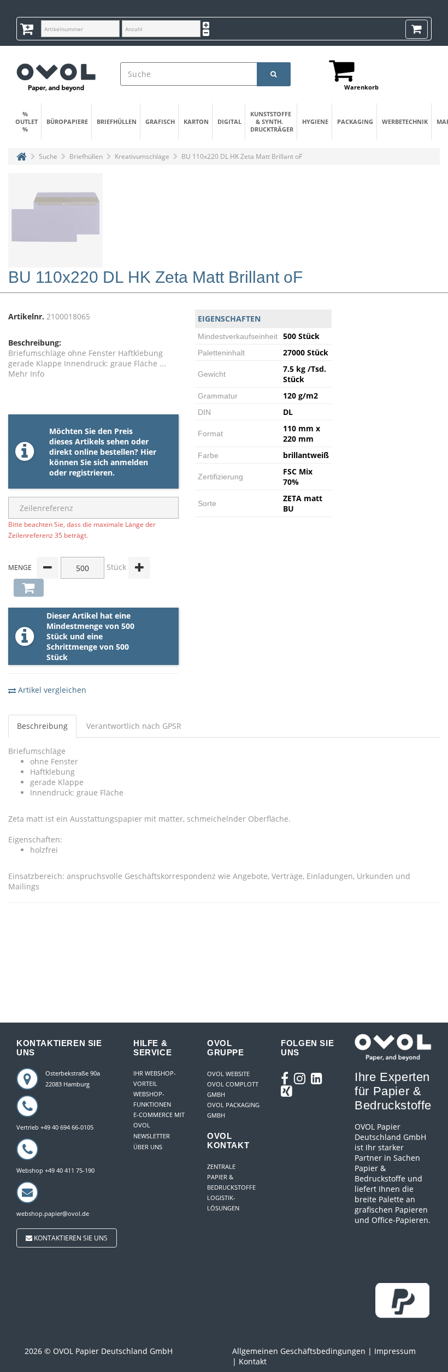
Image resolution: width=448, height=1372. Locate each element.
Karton (196, 121)
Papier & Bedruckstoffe (231, 1182)
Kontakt (253, 1361)
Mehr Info (26, 374)
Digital (229, 121)
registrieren (91, 472)
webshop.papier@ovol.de (52, 1213)
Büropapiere (66, 121)
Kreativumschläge (142, 156)
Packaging (354, 121)
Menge (20, 567)
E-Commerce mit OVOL (159, 1119)
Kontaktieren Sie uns (70, 1238)
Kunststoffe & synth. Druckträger (271, 121)
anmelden (129, 462)
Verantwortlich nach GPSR (133, 726)
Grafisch (159, 121)
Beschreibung (42, 726)
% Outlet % (26, 121)
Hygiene (315, 121)
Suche (48, 156)
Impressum (395, 1351)
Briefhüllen (116, 121)
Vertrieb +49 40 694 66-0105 (54, 1127)
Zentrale (221, 1166)
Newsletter (151, 1136)
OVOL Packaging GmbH (233, 1110)
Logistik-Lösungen (223, 1202)
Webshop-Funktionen (152, 1099)
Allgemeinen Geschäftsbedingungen (299, 1351)
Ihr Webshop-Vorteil (154, 1078)
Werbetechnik (404, 121)
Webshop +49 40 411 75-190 (55, 1170)
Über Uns (147, 1147)
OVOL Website (228, 1074)
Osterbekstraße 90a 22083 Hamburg (72, 1078)
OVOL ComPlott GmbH (232, 1089)
